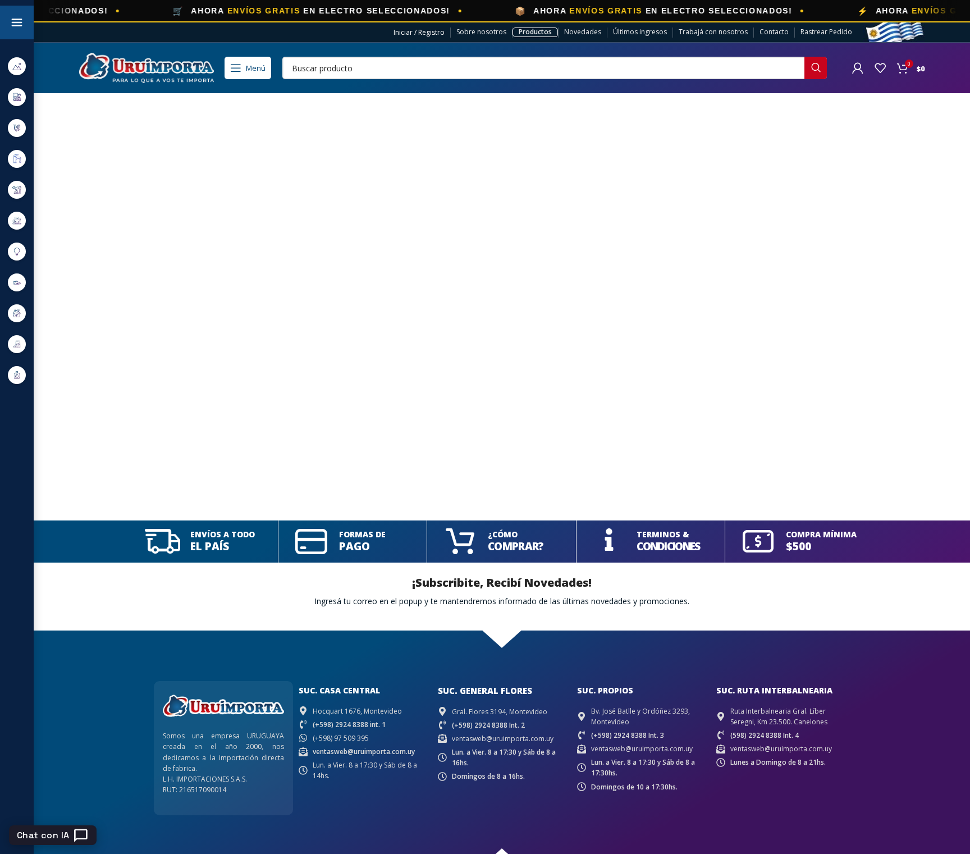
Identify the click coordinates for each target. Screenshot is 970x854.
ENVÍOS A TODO (222, 534)
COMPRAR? (515, 546)
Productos (535, 31)
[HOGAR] (17, 220)
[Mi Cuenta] (858, 68)
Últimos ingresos (640, 31)
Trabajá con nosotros (713, 31)
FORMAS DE (362, 534)
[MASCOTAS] (17, 343)
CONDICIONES (668, 546)
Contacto (774, 31)
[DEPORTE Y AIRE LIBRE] (17, 66)
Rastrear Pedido (826, 31)
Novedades (582, 31)
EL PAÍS (209, 546)
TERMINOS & (663, 534)
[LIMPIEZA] (17, 313)
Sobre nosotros (481, 31)
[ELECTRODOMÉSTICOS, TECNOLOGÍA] (17, 96)
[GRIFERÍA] (17, 158)
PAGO (354, 546)
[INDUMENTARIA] (17, 282)
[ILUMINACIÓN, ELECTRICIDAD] (17, 251)
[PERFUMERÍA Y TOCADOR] (17, 374)
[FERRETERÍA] (17, 127)
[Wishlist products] (880, 68)
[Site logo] (146, 67)
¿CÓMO (503, 534)
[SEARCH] (815, 68)
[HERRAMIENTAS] (17, 189)
